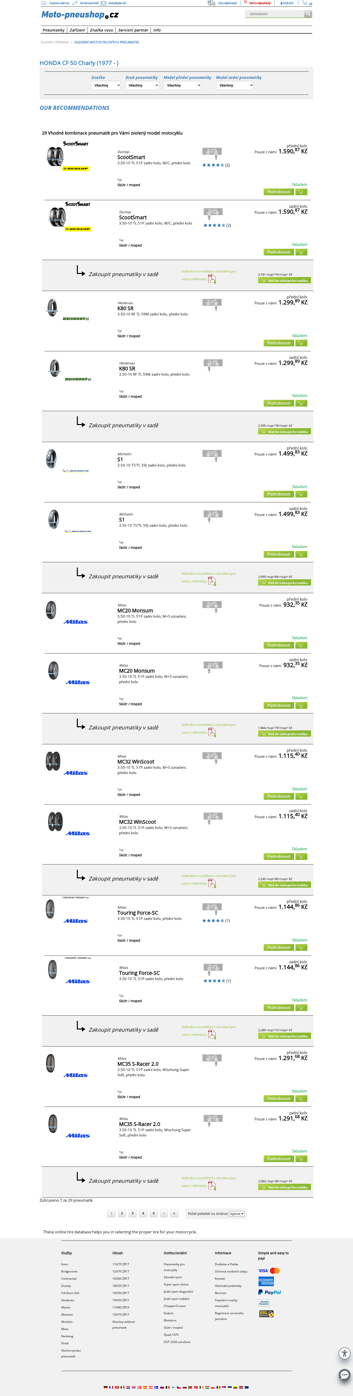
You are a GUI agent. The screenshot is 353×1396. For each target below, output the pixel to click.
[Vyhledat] (308, 14)
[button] (345, 1353)
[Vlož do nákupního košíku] (301, 192)
